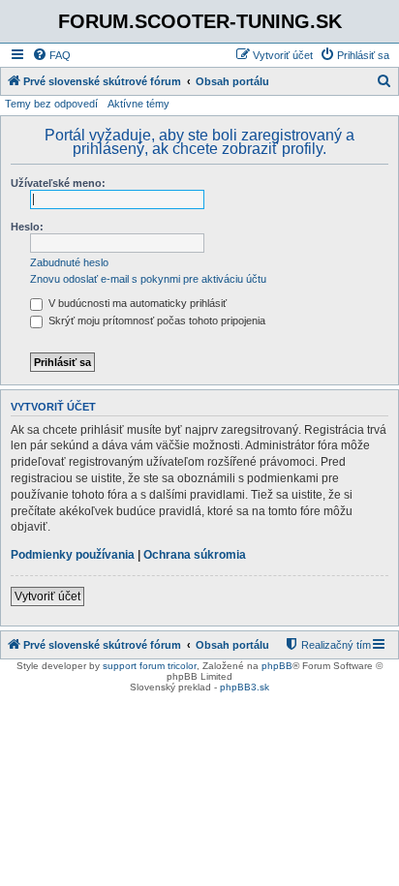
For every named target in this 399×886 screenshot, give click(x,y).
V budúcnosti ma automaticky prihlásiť (136, 303)
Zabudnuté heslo (69, 262)
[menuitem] (51, 55)
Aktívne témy (138, 103)
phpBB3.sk (244, 687)
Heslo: (27, 226)
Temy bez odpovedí (51, 103)
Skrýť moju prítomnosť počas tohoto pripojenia (155, 320)
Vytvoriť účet (47, 596)
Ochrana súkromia (194, 555)
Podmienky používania (73, 555)
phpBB (276, 665)
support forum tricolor (150, 665)
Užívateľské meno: (58, 183)
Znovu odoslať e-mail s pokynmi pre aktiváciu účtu (148, 279)
